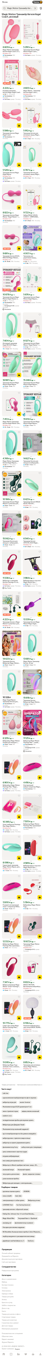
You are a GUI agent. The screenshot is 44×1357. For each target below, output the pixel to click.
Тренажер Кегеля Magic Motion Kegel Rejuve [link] (11, 383)
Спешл (11, 1354)
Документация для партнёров (12, 1259)
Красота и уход (7, 1302)
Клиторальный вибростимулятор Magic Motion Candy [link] (31, 786)
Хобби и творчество (9, 1305)
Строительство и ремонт (10, 1323)
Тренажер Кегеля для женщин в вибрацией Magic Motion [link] (30, 462)
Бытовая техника (7, 1285)
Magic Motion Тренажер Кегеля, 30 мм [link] (31, 662)
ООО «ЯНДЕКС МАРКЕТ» (15, 1346)
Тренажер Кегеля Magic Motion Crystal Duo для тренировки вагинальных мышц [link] (11, 502)
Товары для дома (8, 1296)
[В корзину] (19, 42)
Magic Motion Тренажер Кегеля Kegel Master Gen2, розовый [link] (12, 422)
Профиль (40, 1354)
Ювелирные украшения (10, 1329)
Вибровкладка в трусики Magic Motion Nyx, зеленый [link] (32, 581)
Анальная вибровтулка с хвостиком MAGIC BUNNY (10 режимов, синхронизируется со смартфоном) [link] (32, 1026)
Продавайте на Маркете (10, 1256)
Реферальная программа (10, 1270)
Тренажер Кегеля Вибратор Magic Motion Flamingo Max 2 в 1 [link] (11, 662)
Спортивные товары (9, 1317)
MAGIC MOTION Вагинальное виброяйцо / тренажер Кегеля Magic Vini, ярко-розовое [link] (32, 985)
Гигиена (4, 1288)
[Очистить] (35, 8)
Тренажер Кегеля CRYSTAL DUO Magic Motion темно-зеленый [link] (31, 542)
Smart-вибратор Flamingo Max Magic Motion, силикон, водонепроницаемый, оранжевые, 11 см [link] (11, 825)
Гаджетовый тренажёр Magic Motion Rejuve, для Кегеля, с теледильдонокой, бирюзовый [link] (11, 866)
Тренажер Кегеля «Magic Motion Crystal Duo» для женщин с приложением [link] (11, 623)
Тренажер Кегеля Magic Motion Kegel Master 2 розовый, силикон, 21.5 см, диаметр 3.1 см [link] (12, 298)
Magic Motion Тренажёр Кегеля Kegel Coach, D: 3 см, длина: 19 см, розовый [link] (11, 50)
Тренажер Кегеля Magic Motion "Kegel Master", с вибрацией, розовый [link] (11, 216)
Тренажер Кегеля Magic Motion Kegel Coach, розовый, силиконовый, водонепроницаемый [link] (31, 50)
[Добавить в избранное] (19, 21)
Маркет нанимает (8, 1339)
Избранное (25, 1354)
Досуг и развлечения (9, 1279)
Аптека (4, 1299)
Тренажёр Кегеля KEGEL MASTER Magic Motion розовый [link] (11, 257)
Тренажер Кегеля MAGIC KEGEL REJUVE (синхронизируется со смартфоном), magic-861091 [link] (31, 502)
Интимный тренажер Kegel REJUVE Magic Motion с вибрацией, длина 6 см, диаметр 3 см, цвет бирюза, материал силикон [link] (12, 344)
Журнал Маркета (8, 1342)
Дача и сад (5, 1308)
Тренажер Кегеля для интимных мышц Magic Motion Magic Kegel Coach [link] (32, 134)
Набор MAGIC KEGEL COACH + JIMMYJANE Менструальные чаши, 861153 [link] (30, 216)
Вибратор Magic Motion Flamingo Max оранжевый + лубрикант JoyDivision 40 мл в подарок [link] (11, 945)
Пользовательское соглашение (12, 1333)
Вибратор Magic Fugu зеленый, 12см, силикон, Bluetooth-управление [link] (11, 1066)
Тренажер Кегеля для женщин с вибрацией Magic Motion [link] (10, 542)
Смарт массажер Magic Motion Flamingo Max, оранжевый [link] (11, 1026)
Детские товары (7, 1326)
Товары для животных (9, 1320)
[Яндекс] (17, 1349)
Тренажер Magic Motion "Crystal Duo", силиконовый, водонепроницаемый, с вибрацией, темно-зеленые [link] (31, 945)
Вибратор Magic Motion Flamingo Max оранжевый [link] (32, 825)
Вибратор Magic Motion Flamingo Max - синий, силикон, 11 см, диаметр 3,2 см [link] (31, 741)
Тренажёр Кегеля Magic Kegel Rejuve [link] (11, 173)
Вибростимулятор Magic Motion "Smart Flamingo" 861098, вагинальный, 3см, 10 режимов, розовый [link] (11, 985)
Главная (3, 1354)
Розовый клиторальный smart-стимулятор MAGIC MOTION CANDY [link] (11, 906)
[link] (5, 1093)
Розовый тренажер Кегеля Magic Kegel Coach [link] (11, 91)
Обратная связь (7, 1336)
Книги (4, 1311)
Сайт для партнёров (9, 1262)
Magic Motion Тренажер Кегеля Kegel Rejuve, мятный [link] (11, 462)
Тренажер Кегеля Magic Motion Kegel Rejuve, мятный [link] (31, 298)
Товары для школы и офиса (11, 1314)
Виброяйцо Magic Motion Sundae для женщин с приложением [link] (11, 741)
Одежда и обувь (7, 1294)
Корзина (33, 1354)
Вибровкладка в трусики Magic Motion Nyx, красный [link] (32, 866)
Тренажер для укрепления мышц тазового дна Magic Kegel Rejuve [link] (32, 257)
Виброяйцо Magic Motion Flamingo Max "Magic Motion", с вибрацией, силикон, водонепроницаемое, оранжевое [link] (11, 786)
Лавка (18, 1354)
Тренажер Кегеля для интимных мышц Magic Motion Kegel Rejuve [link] (31, 173)
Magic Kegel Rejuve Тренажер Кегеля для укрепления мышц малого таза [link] (11, 700)
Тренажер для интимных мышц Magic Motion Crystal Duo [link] (31, 1066)
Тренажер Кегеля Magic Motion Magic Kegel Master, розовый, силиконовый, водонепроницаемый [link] (31, 623)
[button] (40, 8)
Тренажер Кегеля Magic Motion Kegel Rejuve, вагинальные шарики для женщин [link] (32, 383)
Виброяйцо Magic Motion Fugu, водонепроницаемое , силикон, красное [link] (31, 906)
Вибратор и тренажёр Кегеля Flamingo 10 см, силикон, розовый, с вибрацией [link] (10, 581)
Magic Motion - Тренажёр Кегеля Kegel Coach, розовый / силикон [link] (31, 91)
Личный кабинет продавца (11, 1253)
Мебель (4, 1282)
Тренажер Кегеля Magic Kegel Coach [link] (11, 134)
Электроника (6, 1291)
